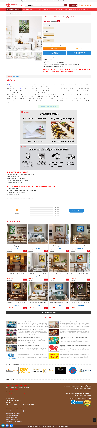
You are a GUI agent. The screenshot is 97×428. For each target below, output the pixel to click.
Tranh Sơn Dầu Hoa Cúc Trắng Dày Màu (80, 245)
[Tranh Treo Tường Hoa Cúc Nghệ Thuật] (38, 292)
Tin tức (83, 0)
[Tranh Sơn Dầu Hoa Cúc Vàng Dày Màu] (17, 263)
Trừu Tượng (26, 9)
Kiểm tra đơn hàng (45, 0)
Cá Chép (60, 9)
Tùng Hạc (66, 9)
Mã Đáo (44, 9)
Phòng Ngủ (79, 9)
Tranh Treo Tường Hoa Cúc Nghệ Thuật (38, 302)
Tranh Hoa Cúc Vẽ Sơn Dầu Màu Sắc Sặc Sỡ (16, 302)
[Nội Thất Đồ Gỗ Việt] (12, 370)
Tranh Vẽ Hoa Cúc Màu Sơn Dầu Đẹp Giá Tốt (37, 245)
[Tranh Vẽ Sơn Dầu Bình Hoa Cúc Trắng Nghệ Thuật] (24, 50)
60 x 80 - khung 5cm (49, 28)
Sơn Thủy (32, 9)
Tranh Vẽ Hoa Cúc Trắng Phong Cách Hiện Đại (59, 302)
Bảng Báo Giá (53, 0)
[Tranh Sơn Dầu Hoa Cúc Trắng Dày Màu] (80, 234)
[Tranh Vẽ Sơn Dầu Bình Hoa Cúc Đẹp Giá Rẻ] (59, 263)
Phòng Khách (72, 9)
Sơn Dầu (49, 34)
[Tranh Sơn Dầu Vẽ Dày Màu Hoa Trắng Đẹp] (80, 292)
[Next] (39, 33)
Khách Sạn (85, 9)
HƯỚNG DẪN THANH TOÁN (15, 182)
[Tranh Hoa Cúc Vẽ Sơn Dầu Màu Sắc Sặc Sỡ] (17, 292)
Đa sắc (48, 40)
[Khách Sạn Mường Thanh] (24, 370)
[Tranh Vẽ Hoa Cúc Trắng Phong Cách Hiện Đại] (59, 292)
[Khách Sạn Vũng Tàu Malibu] (36, 370)
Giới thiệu (59, 0)
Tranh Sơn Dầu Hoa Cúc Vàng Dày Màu (17, 273)
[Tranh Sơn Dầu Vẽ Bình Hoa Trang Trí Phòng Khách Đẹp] (38, 263)
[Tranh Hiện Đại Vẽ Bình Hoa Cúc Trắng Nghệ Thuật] (59, 234)
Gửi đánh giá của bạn (76, 210)
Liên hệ (87, 0)
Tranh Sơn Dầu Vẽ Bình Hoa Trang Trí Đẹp (80, 273)
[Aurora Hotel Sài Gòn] (60, 370)
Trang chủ (38, 0)
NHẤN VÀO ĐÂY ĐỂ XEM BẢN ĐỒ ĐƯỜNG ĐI (19, 180)
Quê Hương (38, 9)
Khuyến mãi (74, 0)
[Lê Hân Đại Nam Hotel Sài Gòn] (48, 370)
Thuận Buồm (49, 9)
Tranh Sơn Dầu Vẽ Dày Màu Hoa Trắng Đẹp (80, 302)
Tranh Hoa (9, 76)
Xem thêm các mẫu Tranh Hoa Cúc (48, 106)
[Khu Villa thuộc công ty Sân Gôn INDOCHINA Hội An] (73, 370)
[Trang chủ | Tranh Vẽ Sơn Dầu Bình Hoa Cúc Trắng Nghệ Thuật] (14, 6)
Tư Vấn (79, 0)
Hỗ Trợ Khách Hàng (66, 0)
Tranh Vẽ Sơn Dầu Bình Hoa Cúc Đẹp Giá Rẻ (59, 273)
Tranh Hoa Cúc (16, 76)
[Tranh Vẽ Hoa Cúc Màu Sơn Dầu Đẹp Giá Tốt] (38, 234)
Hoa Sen (55, 9)
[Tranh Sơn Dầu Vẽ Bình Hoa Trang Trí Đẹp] (80, 263)
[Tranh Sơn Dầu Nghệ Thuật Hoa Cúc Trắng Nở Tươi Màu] (17, 234)
